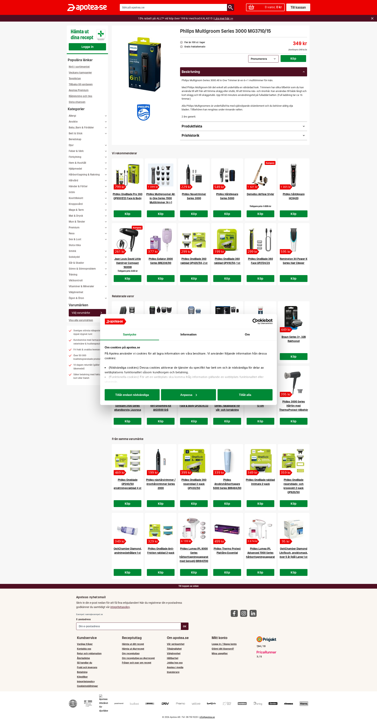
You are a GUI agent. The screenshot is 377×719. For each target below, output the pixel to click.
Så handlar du (84, 662)
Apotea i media (175, 667)
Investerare (173, 672)
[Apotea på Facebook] (235, 613)
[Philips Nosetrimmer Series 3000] (194, 175)
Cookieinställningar (87, 685)
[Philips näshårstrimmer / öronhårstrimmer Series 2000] (161, 460)
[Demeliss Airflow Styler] (260, 175)
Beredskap (75, 139)
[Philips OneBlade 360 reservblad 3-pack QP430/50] (194, 460)
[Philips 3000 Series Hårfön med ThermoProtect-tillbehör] (293, 382)
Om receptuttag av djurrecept (138, 658)
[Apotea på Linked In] (254, 613)
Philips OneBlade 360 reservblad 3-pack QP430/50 (193, 484)
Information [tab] (188, 334)
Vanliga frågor (85, 644)
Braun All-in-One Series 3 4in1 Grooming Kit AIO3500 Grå (160, 406)
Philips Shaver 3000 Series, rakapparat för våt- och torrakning (227, 406)
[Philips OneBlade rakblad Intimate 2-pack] (260, 460)
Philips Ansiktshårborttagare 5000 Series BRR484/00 (227, 484)
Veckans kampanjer (80, 72)
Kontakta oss (84, 648)
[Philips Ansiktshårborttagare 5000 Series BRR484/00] (227, 460)
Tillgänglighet (174, 648)
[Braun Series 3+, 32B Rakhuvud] (293, 318)
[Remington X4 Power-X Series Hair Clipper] (293, 240)
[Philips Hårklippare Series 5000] (227, 175)
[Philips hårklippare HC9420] (293, 175)
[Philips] (143, 112)
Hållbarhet (172, 658)
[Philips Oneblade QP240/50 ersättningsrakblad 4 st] (127, 460)
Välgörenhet (76, 292)
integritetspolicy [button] (120, 607)
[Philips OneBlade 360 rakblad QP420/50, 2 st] (194, 240)
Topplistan (75, 78)
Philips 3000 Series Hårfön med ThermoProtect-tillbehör (293, 406)
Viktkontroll (75, 280)
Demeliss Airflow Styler (260, 194)
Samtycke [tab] (129, 334)
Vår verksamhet (175, 644)
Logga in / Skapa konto (224, 644)
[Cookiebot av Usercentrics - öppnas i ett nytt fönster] (255, 322)
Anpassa (186, 394)
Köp (293, 58)
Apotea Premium (79, 90)
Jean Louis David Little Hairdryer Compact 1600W (127, 263)
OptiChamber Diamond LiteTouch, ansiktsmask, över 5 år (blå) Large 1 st (293, 553)
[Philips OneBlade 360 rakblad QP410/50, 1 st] (227, 240)
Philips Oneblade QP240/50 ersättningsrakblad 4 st (127, 484)
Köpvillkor (82, 676)
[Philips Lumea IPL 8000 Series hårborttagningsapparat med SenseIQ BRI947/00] (194, 529)
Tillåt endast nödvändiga (132, 394)
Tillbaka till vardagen (81, 84)
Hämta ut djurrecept (133, 648)
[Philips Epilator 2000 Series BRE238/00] (161, 240)
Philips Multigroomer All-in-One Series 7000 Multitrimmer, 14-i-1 (160, 198)
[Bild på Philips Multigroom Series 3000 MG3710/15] (144, 64)
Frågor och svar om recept (136, 662)
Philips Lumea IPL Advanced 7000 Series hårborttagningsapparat (260, 553)
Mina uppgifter (220, 653)
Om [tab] (247, 334)
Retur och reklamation (89, 653)
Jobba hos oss (175, 662)
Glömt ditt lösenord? (223, 648)
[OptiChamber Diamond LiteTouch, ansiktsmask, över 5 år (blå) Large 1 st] (293, 529)
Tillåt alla (245, 394)
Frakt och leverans (87, 667)
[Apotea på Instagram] (244, 613)
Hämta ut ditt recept (133, 644)
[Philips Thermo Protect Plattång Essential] (227, 529)
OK (184, 626)
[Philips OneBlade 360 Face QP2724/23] (260, 240)
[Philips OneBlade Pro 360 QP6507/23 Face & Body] (127, 175)
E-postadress (83, 619)
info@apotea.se (207, 717)
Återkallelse (83, 658)
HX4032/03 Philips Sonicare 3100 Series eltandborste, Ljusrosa (127, 406)
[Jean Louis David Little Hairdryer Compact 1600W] (127, 240)
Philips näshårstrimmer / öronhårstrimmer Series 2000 (161, 484)
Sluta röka (75, 245)
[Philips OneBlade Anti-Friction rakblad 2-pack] (161, 529)
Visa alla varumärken (81, 320)
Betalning (82, 672)
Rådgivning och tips (80, 96)
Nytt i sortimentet (79, 66)
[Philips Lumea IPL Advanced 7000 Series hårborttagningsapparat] (260, 529)
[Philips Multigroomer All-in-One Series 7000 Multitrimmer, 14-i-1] (161, 175)
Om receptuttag (130, 653)
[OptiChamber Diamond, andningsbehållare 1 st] (127, 529)
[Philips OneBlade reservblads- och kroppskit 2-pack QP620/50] (293, 460)
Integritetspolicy (86, 681)
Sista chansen (77, 102)
